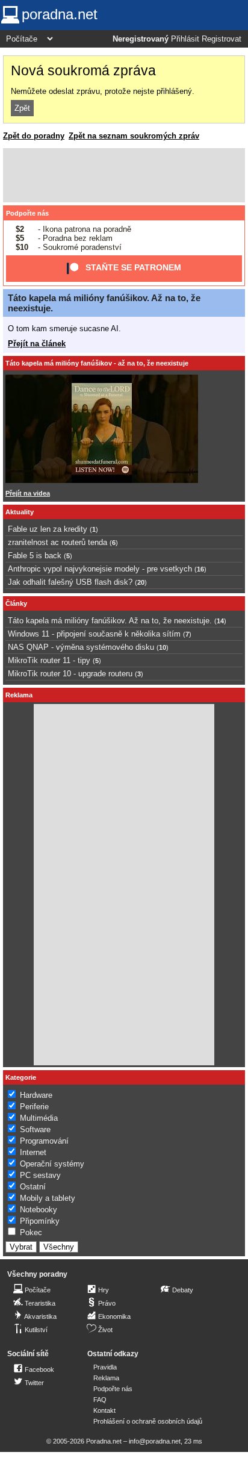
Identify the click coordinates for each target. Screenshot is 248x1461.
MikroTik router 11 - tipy (49, 660)
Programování (44, 1140)
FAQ (100, 1399)
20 (140, 582)
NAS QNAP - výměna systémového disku (81, 647)
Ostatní (33, 1186)
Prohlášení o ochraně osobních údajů (147, 1421)
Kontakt (104, 1410)
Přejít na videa (27, 493)
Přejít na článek (37, 343)
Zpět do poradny (33, 135)
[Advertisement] (124, 175)
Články (16, 603)
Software (35, 1129)
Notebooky (38, 1209)
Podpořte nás (27, 213)
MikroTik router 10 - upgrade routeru (70, 673)
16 (200, 569)
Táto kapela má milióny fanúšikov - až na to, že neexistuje (96, 363)
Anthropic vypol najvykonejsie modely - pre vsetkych (100, 568)
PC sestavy (40, 1175)
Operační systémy (52, 1163)
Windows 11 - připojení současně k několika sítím (94, 633)
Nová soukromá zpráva (83, 70)
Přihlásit (185, 39)
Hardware (36, 1095)
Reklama (106, 1378)
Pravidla (105, 1367)
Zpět (22, 108)
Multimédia (39, 1118)
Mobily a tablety (47, 1198)
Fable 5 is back (34, 555)
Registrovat (221, 39)
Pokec (31, 1232)
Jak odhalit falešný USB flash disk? (70, 582)
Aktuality (19, 512)
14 (220, 621)
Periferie (34, 1106)
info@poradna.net (155, 1441)
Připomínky (40, 1221)
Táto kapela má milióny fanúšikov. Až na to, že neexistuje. (110, 620)
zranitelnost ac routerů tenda (57, 542)
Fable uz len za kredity (47, 529)
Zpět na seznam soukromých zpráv (134, 135)
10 (162, 647)
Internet (33, 1152)
